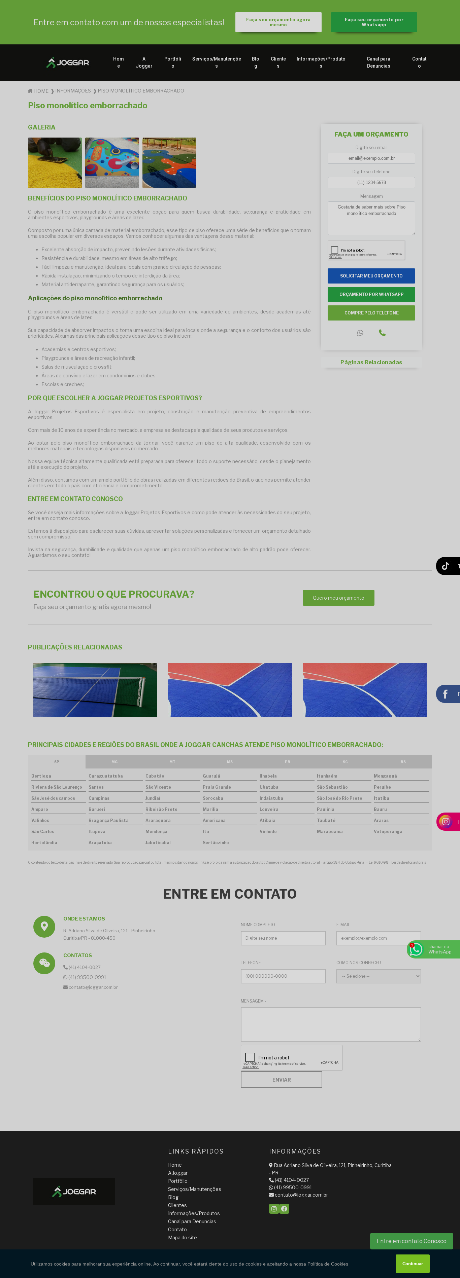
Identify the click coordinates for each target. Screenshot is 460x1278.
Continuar (412, 1263)
